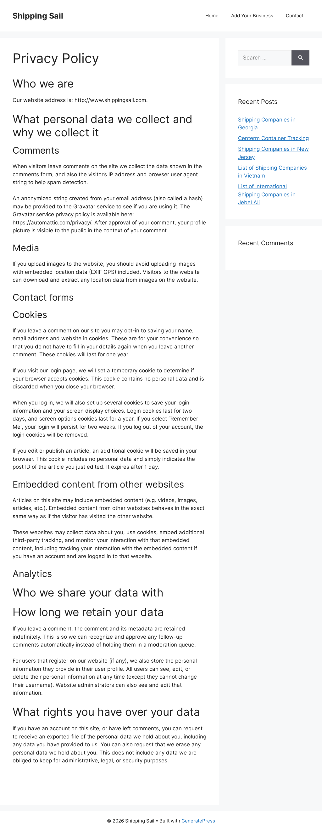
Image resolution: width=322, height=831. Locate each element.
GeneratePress (198, 821)
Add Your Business (252, 16)
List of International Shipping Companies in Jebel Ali (267, 194)
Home (212, 16)
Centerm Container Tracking (273, 138)
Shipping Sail (38, 15)
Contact (294, 16)
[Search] (300, 57)
